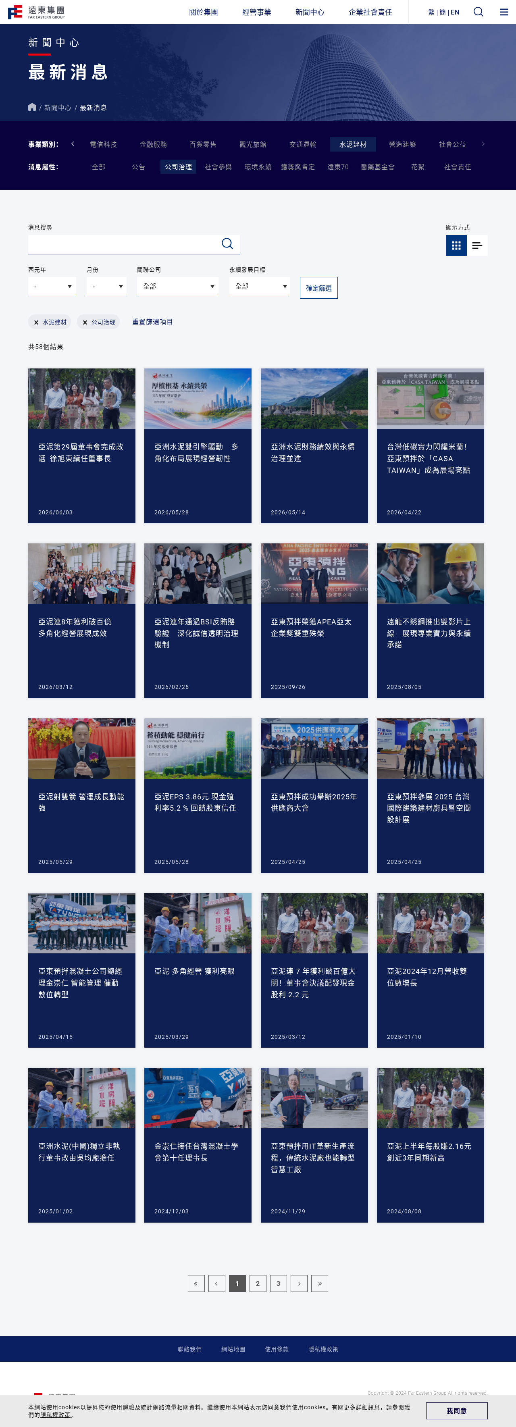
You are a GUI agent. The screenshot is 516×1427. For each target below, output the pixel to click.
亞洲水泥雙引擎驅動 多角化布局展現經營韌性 (196, 452)
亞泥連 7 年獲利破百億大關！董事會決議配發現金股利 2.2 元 (313, 982)
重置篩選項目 (152, 321)
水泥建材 (353, 144)
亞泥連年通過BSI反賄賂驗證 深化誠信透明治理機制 (196, 633)
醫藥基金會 (378, 166)
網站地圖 (233, 1349)
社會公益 (452, 144)
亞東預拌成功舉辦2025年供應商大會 (314, 802)
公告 (139, 166)
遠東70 (338, 166)
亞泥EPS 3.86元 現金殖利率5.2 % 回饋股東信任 (195, 802)
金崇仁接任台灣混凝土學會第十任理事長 (196, 1152)
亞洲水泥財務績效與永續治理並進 (313, 452)
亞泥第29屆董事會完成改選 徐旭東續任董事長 (81, 452)
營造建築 (402, 144)
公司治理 (178, 166)
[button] (483, 144)
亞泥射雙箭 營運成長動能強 (81, 802)
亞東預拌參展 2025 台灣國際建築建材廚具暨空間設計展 (429, 808)
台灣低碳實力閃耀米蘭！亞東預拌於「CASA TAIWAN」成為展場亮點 (429, 458)
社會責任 (458, 166)
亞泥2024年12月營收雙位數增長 (427, 977)
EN (455, 12)
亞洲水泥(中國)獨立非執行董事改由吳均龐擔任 (79, 1152)
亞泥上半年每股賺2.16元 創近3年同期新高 (429, 1152)
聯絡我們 (190, 1349)
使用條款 (277, 1349)
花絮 (418, 166)
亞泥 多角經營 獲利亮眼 (194, 971)
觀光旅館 (253, 144)
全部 (99, 166)
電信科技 (103, 144)
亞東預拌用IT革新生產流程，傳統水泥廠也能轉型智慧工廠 (313, 1157)
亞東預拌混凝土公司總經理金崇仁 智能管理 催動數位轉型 (80, 982)
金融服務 (153, 144)
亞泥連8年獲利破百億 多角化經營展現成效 (78, 627)
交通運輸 (303, 144)
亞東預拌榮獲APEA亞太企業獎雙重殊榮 (311, 627)
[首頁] (32, 107)
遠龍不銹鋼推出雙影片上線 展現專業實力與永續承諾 (429, 633)
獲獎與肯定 (298, 166)
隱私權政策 (323, 1349)
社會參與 (218, 166)
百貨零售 (203, 144)
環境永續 (258, 166)
